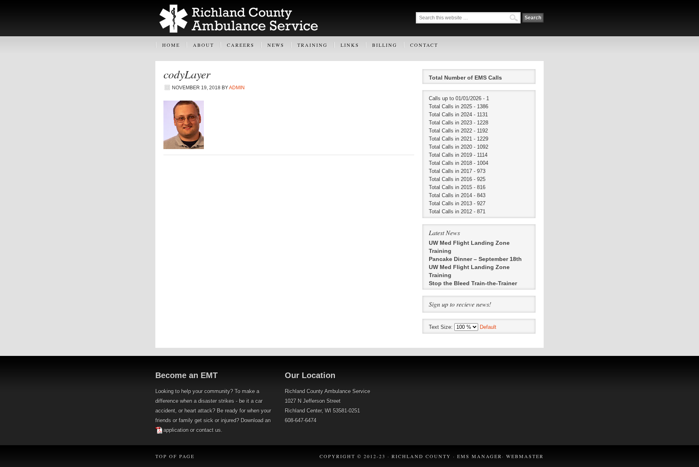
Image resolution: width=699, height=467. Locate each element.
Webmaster (525, 456)
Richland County (421, 456)
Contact (424, 45)
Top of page (175, 456)
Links (346, 47)
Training (309, 47)
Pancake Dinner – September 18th (475, 259)
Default (488, 327)
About (200, 47)
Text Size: (441, 327)
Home (171, 45)
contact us (208, 430)
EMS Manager (479, 456)
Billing (381, 47)
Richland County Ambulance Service (243, 18)
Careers (240, 45)
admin (237, 87)
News (275, 45)
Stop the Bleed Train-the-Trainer (473, 283)
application (176, 430)
